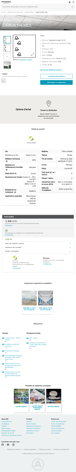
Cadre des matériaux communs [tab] (14, 243)
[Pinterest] (13, 445)
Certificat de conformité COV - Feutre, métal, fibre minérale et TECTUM (37, 344)
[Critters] (7, 48)
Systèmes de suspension (33, 426)
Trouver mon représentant (58, 421)
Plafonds (28, 421)
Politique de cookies (45, 449)
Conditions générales (30, 449)
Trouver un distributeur (58, 424)
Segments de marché (7, 433)
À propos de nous (6, 421)
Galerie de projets (56, 431)
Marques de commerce (14, 449)
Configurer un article (25, 60)
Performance (30, 433)
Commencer (8, 225)
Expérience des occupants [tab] (13, 247)
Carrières (4, 426)
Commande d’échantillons (56, 76)
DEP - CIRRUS (33, 338)
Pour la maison (55, 433)
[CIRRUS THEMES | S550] (7, 39)
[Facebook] (2, 445)
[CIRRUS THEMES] (7, 65)
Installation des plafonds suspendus (12, 345)
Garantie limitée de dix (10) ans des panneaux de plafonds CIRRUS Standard (12, 373)
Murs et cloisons (31, 424)
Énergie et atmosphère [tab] (12, 251)
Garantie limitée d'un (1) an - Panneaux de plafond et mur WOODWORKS (13, 365)
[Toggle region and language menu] (70, 2)
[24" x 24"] (7, 56)
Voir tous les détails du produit (50, 70)
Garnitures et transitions (33, 428)
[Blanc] (3, 80)
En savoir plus (9, 235)
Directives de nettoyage (12, 351)
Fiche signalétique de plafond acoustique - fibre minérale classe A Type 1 (13, 357)
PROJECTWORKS (56, 426)
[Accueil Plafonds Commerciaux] (6, 2)
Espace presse (5, 428)
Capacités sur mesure (32, 431)
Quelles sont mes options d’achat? (11, 435)
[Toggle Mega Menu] (73, 2)
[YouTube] (8, 445)
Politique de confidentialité (61, 449)
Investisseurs (5, 424)
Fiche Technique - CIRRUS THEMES (12, 339)
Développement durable (8, 431)
